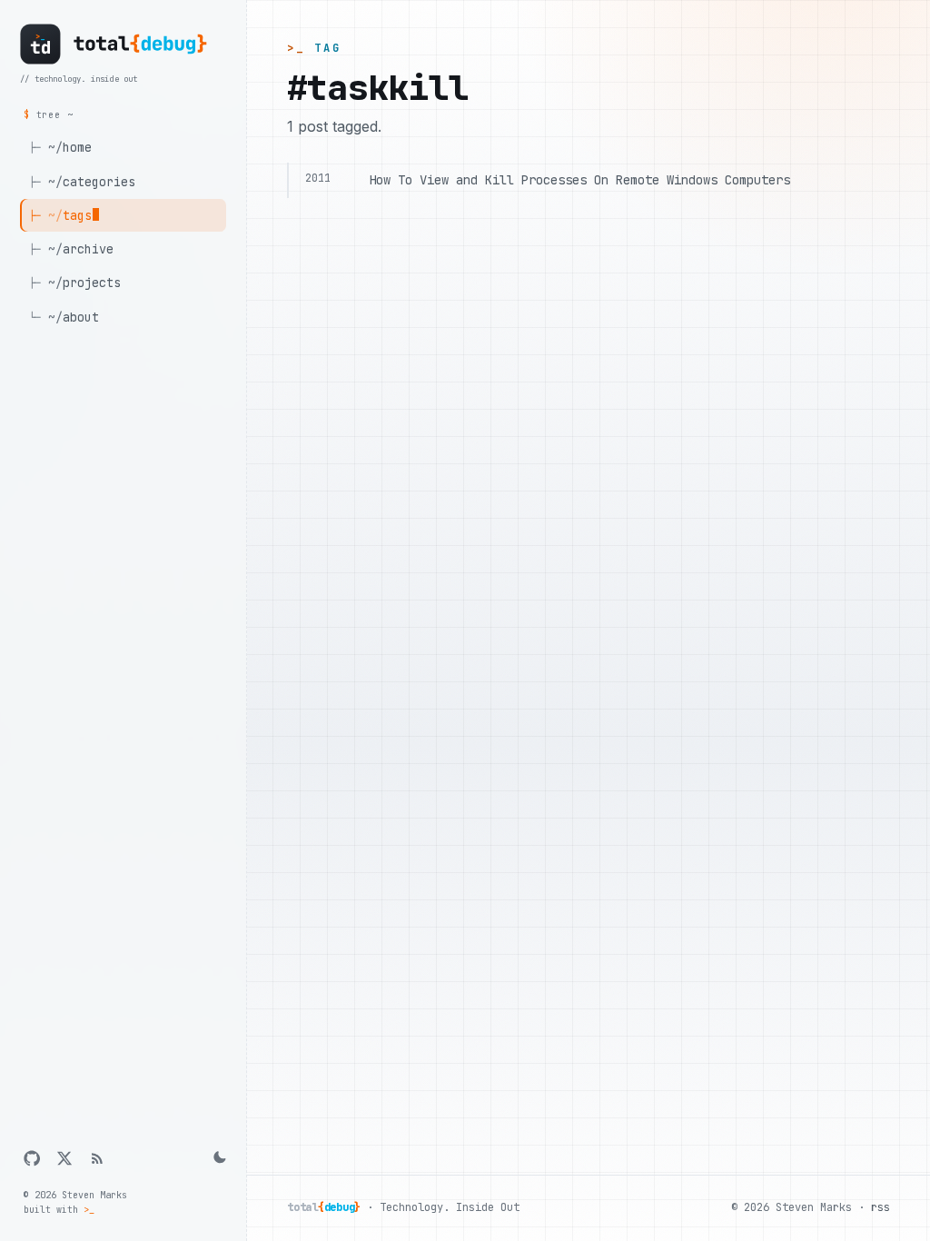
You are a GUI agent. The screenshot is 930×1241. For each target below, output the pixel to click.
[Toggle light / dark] (218, 1158)
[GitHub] (32, 1158)
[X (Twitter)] (64, 1158)
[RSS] (97, 1158)
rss (880, 1207)
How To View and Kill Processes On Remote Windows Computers (579, 180)
